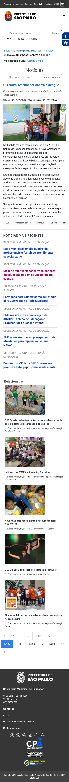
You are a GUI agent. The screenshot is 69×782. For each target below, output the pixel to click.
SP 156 (56, 4)
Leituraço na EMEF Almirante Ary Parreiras (27, 472)
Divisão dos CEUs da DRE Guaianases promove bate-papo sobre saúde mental (29, 365)
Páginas (20, 39)
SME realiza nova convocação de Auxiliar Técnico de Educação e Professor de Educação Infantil (25, 319)
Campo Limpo (35, 60)
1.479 (51, 635)
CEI (7, 223)
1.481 (19, 643)
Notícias (33, 39)
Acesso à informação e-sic (13, 4)
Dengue (40, 223)
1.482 (32, 643)
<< (12, 635)
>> (62, 643)
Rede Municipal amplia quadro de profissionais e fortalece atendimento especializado (28, 252)
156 (7, 716)
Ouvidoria (28, 4)
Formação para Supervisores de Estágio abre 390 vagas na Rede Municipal (29, 298)
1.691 (52, 643)
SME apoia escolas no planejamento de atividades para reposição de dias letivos (29, 341)
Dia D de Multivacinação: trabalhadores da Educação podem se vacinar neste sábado (29, 274)
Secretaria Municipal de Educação (23, 50)
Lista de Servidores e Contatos (20, 721)
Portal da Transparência (43, 4)
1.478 (38, 635)
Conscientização (23, 223)
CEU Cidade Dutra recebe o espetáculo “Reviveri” (31, 570)
